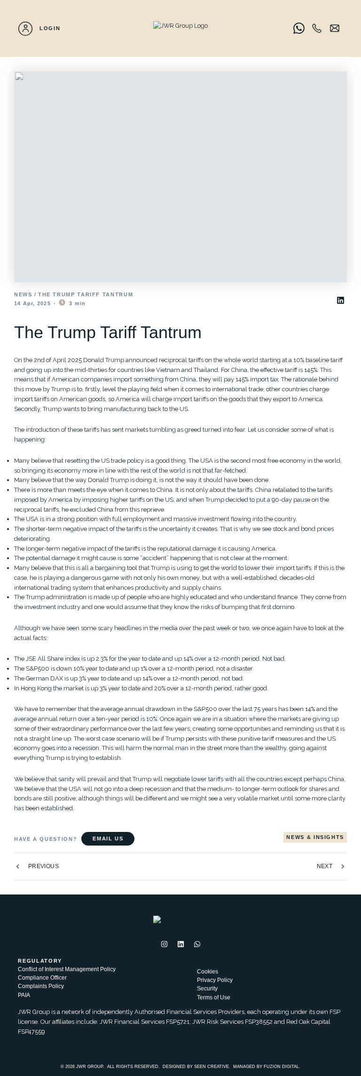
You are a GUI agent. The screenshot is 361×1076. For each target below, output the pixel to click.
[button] (341, 300)
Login (49, 28)
